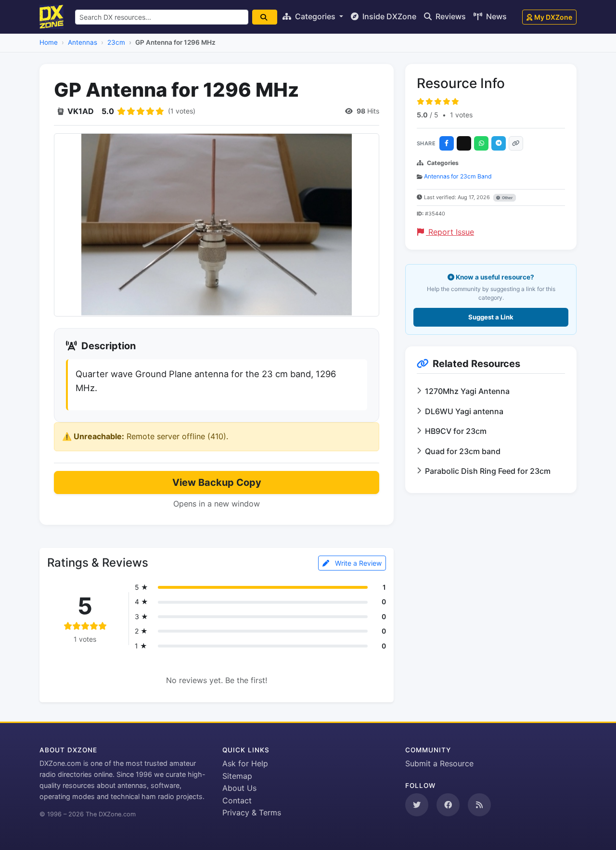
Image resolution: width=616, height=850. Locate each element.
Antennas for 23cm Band (458, 176)
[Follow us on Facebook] (448, 804)
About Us (239, 788)
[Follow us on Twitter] (416, 804)
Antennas (82, 42)
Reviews (450, 16)
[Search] (264, 17)
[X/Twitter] (464, 143)
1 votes (461, 115)
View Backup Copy (216, 482)
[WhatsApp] (481, 143)
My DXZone (553, 17)
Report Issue (450, 232)
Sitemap (237, 776)
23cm (116, 42)
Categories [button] (315, 16)
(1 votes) (181, 111)
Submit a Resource (439, 763)
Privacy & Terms (251, 812)
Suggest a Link (490, 317)
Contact (237, 800)
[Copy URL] (516, 143)
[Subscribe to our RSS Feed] (479, 804)
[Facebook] (446, 143)
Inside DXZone (388, 16)
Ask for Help (245, 763)
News (495, 16)
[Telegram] (498, 143)
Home (48, 42)
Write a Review (357, 563)
